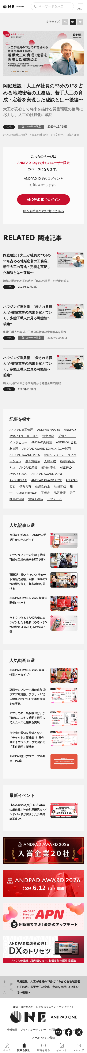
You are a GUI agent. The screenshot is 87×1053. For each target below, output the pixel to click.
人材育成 (50, 461)
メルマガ (78, 1050)
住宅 (9, 126)
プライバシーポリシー (33, 1029)
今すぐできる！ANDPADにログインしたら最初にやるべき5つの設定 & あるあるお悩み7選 (28, 624)
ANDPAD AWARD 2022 (46, 480)
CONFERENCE (26, 492)
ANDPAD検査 (18, 480)
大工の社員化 (39, 134)
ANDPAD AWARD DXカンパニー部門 (46, 448)
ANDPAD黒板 (28, 467)
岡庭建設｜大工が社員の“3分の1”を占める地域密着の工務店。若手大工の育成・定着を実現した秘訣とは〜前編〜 (27, 263)
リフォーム (54, 499)
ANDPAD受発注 (41, 442)
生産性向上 (42, 486)
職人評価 (73, 134)
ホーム (4, 987)
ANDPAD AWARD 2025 (25, 455)
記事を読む (24, 1050)
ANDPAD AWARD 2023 (46, 474)
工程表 (45, 492)
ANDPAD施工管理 (16, 134)
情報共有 (25, 486)
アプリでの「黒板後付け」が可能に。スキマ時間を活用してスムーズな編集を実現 (27, 718)
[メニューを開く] (80, 6)
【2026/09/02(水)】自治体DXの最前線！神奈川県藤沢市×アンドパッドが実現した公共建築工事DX (28, 811)
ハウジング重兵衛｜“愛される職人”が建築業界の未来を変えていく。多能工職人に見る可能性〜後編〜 (27, 315)
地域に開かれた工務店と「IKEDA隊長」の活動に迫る (36, 280)
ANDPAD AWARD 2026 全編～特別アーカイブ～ (28, 672)
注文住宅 (58, 134)
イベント (61, 1050)
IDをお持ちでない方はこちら (43, 211)
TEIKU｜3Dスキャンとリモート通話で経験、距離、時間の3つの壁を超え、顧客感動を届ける (28, 581)
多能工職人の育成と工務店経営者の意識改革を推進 (34, 331)
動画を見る (43, 1050)
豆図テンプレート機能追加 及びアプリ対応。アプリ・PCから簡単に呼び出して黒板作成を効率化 (28, 696)
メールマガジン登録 (43, 1037)
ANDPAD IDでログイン (43, 199)
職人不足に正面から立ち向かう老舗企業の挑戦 (32, 383)
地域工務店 (35, 499)
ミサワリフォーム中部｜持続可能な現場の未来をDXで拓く (28, 557)
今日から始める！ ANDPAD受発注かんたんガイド (28, 537)
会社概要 (12, 1029)
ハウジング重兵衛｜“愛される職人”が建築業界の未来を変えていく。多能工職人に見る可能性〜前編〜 (27, 366)
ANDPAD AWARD (48, 429)
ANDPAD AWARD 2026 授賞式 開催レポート (28, 600)
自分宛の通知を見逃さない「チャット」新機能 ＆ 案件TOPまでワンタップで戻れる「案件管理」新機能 (27, 739)
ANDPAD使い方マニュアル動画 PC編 (27, 758)
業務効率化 (48, 467)
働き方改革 (32, 461)
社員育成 (60, 486)
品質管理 (60, 492)
